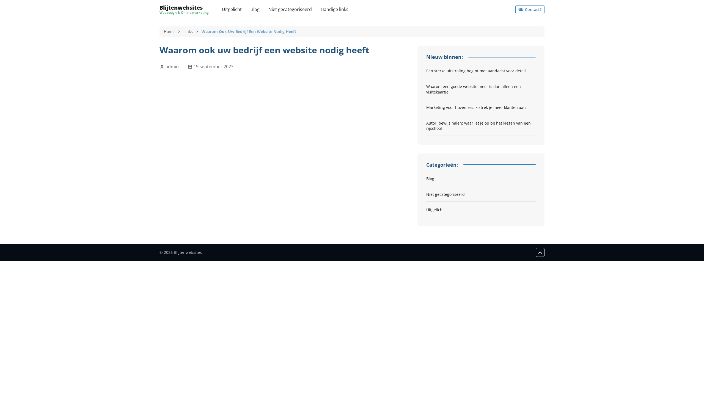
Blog (255, 9)
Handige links (334, 9)
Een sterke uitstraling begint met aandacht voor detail (476, 70)
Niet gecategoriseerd (290, 9)
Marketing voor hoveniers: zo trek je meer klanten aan (476, 107)
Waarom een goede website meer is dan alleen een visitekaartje (473, 89)
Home (169, 31)
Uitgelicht (232, 9)
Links (188, 31)
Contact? (533, 9)
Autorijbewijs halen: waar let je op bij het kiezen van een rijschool (478, 125)
